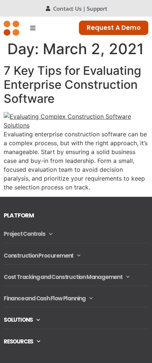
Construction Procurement (38, 255)
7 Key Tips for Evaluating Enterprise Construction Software (72, 84)
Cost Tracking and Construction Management (63, 277)
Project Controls (24, 234)
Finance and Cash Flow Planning (45, 298)
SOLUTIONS (18, 320)
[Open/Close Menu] (33, 27)
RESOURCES (18, 341)
